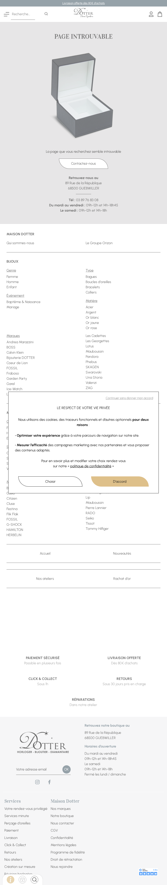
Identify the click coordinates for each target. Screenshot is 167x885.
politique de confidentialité (90, 466)
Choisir (50, 481)
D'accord (120, 481)
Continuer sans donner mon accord (129, 398)
